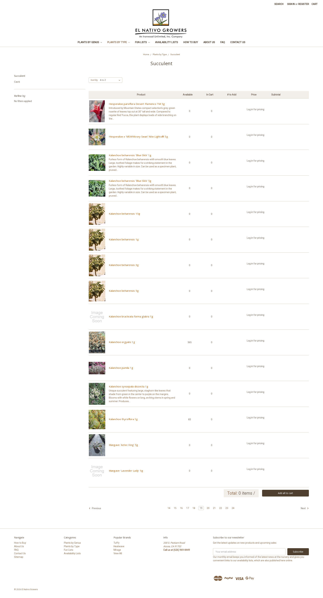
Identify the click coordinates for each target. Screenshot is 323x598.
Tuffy (116, 542)
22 (220, 508)
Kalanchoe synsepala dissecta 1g (128, 386)
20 (208, 508)
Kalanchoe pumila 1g (121, 367)
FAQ (222, 42)
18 (193, 508)
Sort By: (94, 80)
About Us (209, 42)
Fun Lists (141, 42)
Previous (96, 508)
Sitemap (18, 557)
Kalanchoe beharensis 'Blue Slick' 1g (130, 155)
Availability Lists (166, 42)
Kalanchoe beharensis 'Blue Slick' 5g (130, 180)
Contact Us (237, 42)
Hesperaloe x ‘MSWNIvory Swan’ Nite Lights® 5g (138, 136)
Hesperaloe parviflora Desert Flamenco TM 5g (137, 104)
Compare (97, 114)
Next (303, 508)
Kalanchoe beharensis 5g (124, 290)
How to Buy (190, 42)
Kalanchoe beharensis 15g (124, 213)
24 (233, 508)
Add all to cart (285, 493)
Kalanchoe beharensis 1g (124, 239)
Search (278, 4)
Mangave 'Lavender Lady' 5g (126, 470)
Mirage (117, 550)
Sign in (291, 4)
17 (187, 508)
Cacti (17, 81)
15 (175, 508)
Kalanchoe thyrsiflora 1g (123, 419)
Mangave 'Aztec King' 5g (123, 445)
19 (201, 508)
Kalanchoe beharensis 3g (124, 265)
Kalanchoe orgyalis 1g (122, 342)
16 (181, 508)
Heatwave (119, 546)
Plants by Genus (89, 42)
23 (226, 508)
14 (169, 508)
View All (118, 553)
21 (214, 508)
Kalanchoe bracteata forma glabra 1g (131, 316)
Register (303, 4)
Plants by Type (117, 42)
